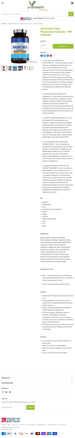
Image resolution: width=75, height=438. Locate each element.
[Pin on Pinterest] (51, 55)
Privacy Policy (31, 424)
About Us (15, 424)
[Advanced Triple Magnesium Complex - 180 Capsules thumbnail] (3, 68)
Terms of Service (52, 424)
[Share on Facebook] (41, 55)
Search (3, 424)
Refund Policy (42, 424)
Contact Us (62, 424)
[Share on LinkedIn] (48, 55)
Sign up (30, 407)
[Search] (71, 14)
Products (22, 424)
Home (3, 24)
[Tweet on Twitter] (44, 55)
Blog (9, 424)
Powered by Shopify (7, 429)
